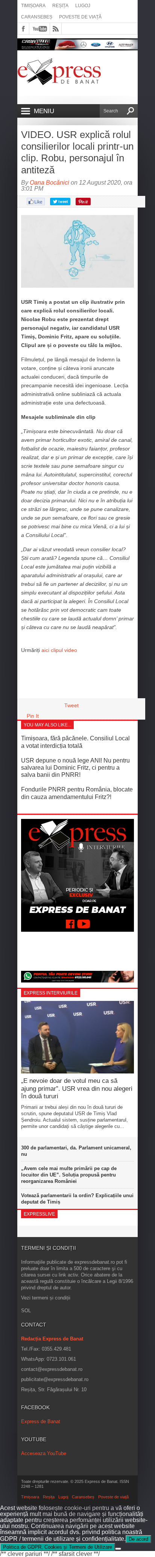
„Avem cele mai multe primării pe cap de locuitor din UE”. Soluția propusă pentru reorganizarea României (69, 1175)
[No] (118, 1549)
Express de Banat (40, 1421)
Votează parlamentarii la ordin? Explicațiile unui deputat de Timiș (77, 1199)
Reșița (60, 5)
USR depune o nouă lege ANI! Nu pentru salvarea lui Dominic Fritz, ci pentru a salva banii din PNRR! (75, 767)
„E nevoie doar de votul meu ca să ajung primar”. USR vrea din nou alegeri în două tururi (76, 1088)
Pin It (33, 716)
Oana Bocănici (49, 182)
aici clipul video (59, 650)
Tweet (71, 705)
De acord (138, 1539)
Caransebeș (36, 17)
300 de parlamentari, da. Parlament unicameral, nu (76, 1151)
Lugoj (82, 5)
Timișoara (33, 5)
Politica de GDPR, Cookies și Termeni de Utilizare (57, 1547)
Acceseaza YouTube (43, 1453)
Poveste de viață (80, 17)
